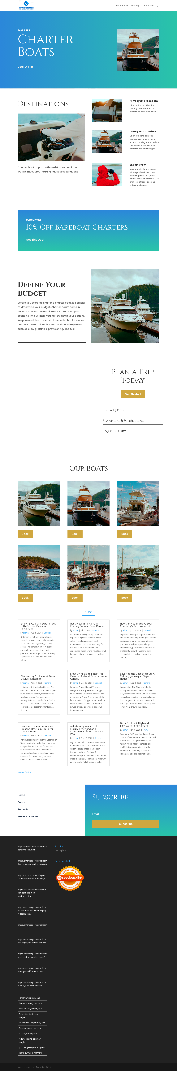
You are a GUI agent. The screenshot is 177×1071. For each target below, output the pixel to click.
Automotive (122, 6)
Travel (145, 729)
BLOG (88, 612)
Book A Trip (25, 67)
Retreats (23, 809)
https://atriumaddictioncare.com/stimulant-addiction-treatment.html (32, 893)
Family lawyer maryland (29, 998)
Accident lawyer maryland (30, 1008)
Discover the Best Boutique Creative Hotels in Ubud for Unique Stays (36, 729)
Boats (21, 802)
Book (25, 534)
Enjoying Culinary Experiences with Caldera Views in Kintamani (38, 626)
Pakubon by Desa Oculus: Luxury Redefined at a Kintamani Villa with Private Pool (86, 730)
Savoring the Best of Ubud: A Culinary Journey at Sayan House (137, 676)
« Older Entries (24, 772)
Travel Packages (28, 816)
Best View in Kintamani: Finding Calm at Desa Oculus (87, 625)
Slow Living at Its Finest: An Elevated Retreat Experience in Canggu (88, 676)
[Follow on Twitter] (25, 823)
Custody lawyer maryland (30, 1028)
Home (21, 795)
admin (26, 632)
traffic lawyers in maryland (30, 1052)
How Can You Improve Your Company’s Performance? (136, 625)
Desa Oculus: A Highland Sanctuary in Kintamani (134, 724)
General (47, 632)
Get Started (133, 394)
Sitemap (135, 6)
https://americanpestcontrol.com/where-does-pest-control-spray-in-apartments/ (32, 910)
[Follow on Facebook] (20, 823)
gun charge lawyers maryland (32, 1047)
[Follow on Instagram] (31, 823)
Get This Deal (35, 240)
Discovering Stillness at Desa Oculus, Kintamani (37, 677)
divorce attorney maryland (30, 1003)
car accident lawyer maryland (32, 1022)
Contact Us (148, 6)
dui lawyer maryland (28, 1033)
